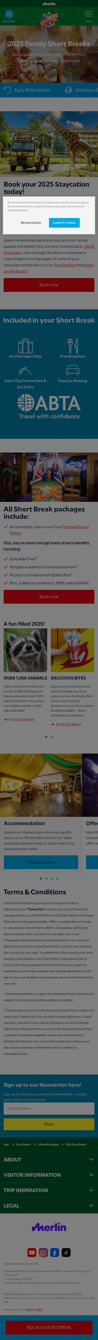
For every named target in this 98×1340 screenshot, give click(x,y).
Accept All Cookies (64, 222)
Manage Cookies (31, 222)
